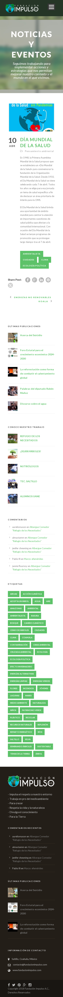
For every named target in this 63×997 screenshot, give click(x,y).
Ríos (40, 732)
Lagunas (14, 695)
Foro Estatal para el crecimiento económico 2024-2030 (37, 354)
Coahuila (27, 637)
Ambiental (32, 608)
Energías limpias (18, 681)
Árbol (39, 754)
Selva (28, 739)
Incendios (28, 688)
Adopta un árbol (19, 601)
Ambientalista (31, 254)
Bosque (14, 623)
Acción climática (32, 594)
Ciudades (28, 260)
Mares (28, 695)
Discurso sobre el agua (33, 403)
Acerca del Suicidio (31, 335)
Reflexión (43, 724)
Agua (37, 601)
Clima (44, 260)
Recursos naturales (21, 724)
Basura (35, 616)
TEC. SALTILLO (28, 481)
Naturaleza (39, 703)
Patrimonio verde (31, 710)
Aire (48, 601)
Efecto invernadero (21, 666)
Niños (13, 710)
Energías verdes (41, 681)
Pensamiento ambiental (39, 151)
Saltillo (14, 739)
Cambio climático (34, 623)
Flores (13, 688)
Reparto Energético (21, 732)
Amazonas (16, 608)
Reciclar (30, 717)
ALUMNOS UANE (30, 496)
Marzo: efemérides (33, 559)
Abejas (13, 594)
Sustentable (44, 746)
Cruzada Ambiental (20, 652)
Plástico (15, 717)
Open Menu (51, 6)
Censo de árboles (19, 630)
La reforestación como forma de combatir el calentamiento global (37, 373)
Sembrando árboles (21, 746)
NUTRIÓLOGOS (29, 466)
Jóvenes (44, 688)
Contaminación (18, 645)
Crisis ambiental (41, 645)
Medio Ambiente (18, 703)
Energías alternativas (22, 674)
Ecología (42, 652)
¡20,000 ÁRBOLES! (30, 451)
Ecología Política (34, 265)
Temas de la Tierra (20, 754)
